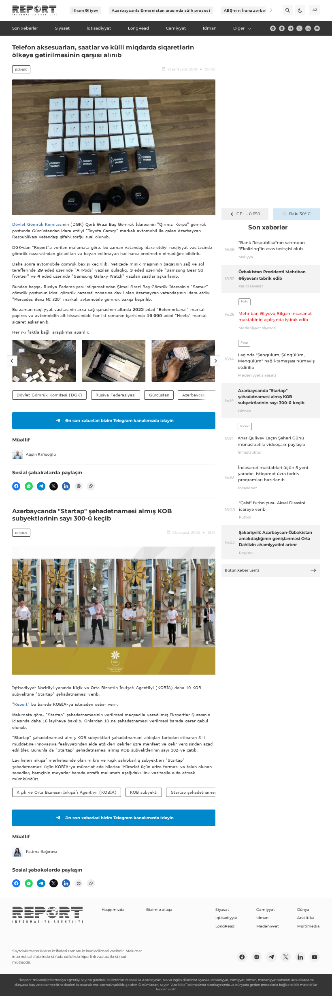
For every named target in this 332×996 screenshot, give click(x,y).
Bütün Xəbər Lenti (242, 570)
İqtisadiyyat (226, 917)
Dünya (303, 909)
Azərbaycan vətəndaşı (204, 394)
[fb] (273, 28)
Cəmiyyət (265, 909)
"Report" (21, 704)
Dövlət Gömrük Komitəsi (37, 224)
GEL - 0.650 (248, 213)
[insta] (282, 28)
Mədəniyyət (267, 926)
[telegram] (291, 28)
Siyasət (222, 909)
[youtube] (317, 28)
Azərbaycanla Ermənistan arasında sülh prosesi (161, 10)
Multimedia (308, 926)
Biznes (21, 70)
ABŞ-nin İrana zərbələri (248, 10)
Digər (239, 28)
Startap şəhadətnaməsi (194, 792)
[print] (78, 486)
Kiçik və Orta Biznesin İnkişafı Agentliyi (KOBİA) (67, 792)
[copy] (91, 486)
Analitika (305, 917)
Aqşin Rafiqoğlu (41, 454)
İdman (262, 917)
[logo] (34, 10)
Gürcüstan (159, 394)
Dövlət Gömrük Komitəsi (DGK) (49, 394)
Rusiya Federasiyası (116, 394)
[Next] (267, 10)
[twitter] (299, 28)
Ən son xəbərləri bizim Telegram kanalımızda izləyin (119, 420)
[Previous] (12, 361)
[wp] (29, 486)
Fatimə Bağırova (41, 851)
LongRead (224, 926)
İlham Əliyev (85, 10)
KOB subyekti (143, 792)
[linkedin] (308, 28)
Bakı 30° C (300, 213)
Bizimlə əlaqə (159, 909)
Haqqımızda (113, 909)
